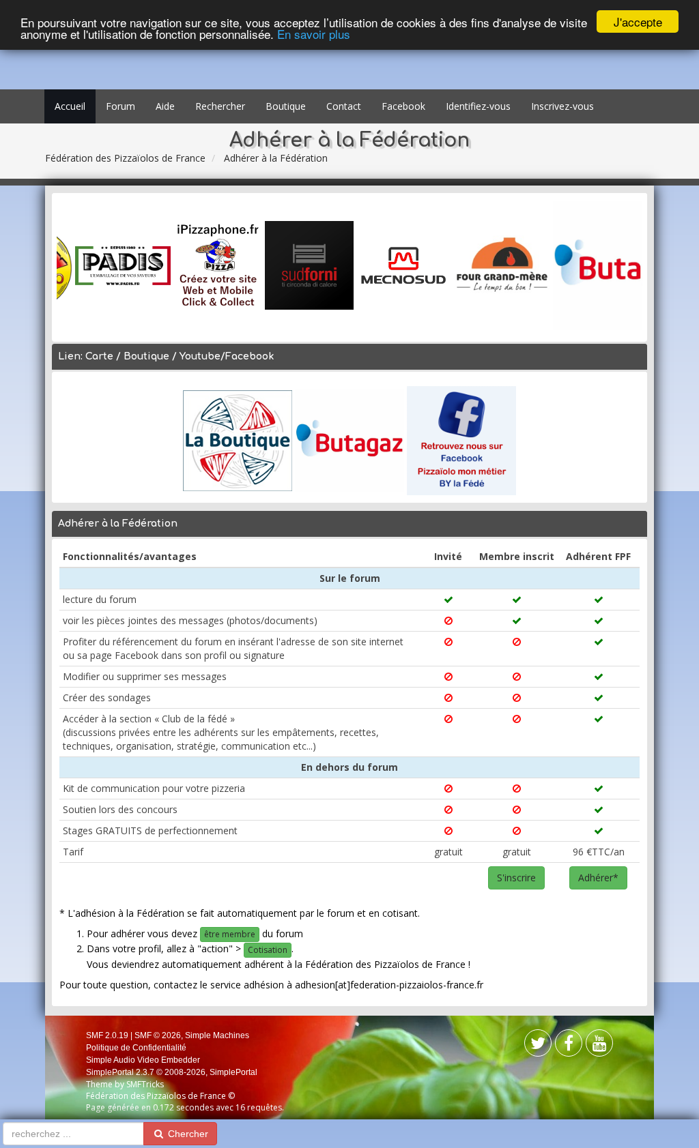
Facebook (403, 106)
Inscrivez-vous (562, 106)
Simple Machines (217, 1035)
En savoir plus (313, 33)
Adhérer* (598, 877)
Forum (120, 106)
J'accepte (638, 21)
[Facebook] (538, 1046)
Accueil (70, 106)
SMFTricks (145, 1084)
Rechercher (220, 106)
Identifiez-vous (478, 106)
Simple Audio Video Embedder (143, 1060)
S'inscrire (516, 877)
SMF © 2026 (157, 1035)
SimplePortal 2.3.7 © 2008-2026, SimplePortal (171, 1072)
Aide (165, 106)
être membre (229, 934)
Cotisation (267, 950)
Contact (343, 106)
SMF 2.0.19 (107, 1035)
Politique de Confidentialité (136, 1048)
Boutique (286, 106)
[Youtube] (599, 1046)
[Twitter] (568, 1046)
